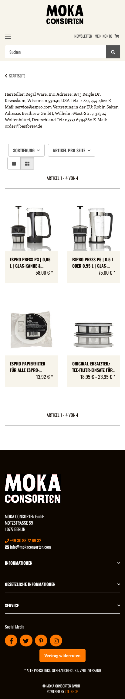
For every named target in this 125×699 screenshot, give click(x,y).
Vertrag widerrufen (62, 655)
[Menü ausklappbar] (8, 36)
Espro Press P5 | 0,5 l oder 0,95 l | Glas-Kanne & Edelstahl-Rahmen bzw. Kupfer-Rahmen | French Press (92, 262)
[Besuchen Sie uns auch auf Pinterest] (41, 640)
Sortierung (24, 150)
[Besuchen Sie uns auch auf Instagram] (56, 640)
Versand (94, 670)
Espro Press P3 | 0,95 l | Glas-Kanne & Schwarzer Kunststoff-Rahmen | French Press (30, 262)
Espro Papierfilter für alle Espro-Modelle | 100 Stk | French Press (27, 366)
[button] (14, 163)
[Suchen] (113, 51)
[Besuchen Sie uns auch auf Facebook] (11, 640)
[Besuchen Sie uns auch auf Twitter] (26, 640)
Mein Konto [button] (103, 36)
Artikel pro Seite (69, 150)
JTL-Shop (71, 691)
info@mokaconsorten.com (30, 546)
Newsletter (83, 36)
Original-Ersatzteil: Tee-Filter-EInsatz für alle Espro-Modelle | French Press (92, 366)
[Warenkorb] (116, 36)
